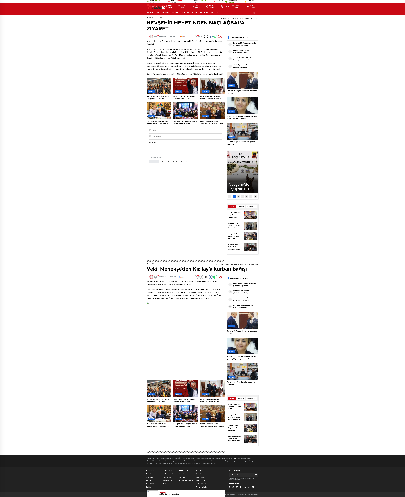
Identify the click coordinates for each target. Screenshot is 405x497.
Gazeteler (204, 12)
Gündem (150, 12)
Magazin (175, 12)
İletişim (148, 487)
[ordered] (173, 161)
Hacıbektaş (251, 206)
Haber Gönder (237, 6)
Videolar (185, 12)
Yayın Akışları (211, 6)
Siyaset (159, 18)
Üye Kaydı (149, 477)
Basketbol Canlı (168, 480)
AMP (164, 484)
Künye (148, 480)
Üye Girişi (149, 474)
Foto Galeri (170, 6)
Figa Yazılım (237, 458)
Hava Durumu (197, 6)
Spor (157, 12)
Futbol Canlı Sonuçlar (186, 480)
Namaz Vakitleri (201, 484)
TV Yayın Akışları (168, 474)
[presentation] (229, 196)
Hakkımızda (150, 484)
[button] (234, 196)
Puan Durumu (252, 6)
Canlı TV (182, 477)
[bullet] (176, 161)
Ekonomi (165, 12)
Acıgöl (232, 206)
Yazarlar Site (167, 477)
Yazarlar (226, 6)
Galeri (194, 12)
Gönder (153, 161)
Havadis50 (150, 18)
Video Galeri (183, 6)
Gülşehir (241, 206)
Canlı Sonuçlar (184, 474)
